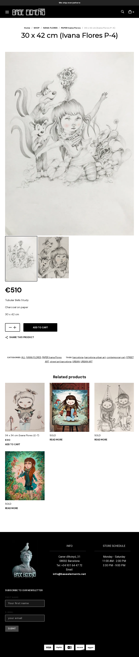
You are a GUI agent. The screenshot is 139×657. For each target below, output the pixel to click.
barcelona (78, 357)
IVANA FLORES (50, 28)
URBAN (76, 361)
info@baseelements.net (69, 574)
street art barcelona (60, 361)
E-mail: (9, 612)
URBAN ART (87, 361)
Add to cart (40, 327)
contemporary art (116, 357)
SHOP (36, 28)
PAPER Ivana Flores (71, 28)
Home (27, 28)
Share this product (21, 337)
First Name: (12, 597)
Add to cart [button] (12, 444)
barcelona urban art (95, 357)
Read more (56, 440)
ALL (23, 357)
